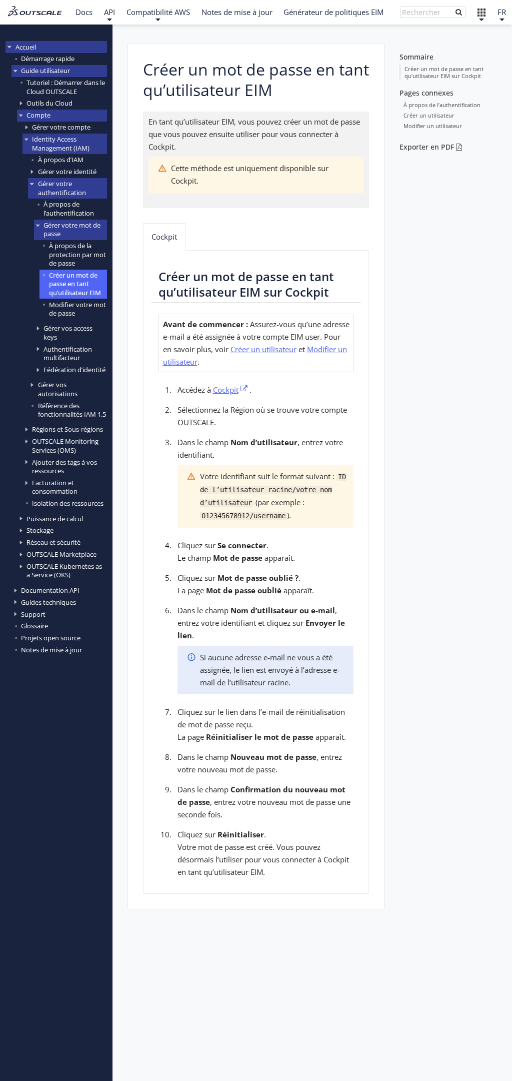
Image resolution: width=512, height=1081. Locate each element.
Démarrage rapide (47, 58)
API (109, 12)
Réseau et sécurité (53, 542)
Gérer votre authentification (62, 188)
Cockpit (164, 237)
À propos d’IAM (61, 159)
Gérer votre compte (61, 127)
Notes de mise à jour (237, 12)
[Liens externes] (481, 12)
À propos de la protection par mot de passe (77, 254)
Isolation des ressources (68, 503)
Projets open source (50, 637)
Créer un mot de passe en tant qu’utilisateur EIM (75, 284)
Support (33, 614)
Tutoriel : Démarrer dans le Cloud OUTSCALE (65, 87)
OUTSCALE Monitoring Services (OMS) (65, 445)
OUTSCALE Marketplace (61, 554)
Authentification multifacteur (68, 353)
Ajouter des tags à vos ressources (64, 466)
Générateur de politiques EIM (334, 12)
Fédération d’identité (75, 369)
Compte (38, 115)
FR (502, 12)
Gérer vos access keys (68, 332)
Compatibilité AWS (158, 12)
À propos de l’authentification (69, 208)
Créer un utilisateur (429, 115)
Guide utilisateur (45, 70)
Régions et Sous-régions (67, 429)
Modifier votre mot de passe (77, 309)
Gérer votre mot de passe (72, 229)
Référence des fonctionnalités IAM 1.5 (72, 410)
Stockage (40, 530)
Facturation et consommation (55, 487)
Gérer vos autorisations (58, 389)
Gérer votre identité (67, 171)
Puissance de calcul (54, 518)
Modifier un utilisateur (433, 126)
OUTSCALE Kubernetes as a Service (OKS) (64, 570)
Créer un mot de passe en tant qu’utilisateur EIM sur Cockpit (444, 72)
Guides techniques (48, 602)
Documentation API (50, 590)
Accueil (26, 47)
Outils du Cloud (49, 103)
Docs (84, 12)
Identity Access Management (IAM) (61, 143)
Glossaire (34, 625)
